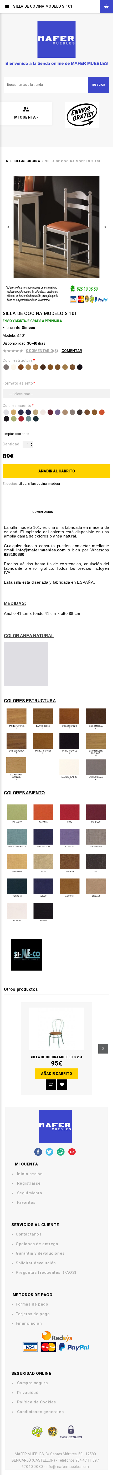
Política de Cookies (36, 1402)
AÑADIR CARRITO (56, 1074)
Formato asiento (18, 383)
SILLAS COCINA (26, 161)
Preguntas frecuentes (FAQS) (46, 1272)
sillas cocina (37, 484)
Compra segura (32, 1383)
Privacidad (28, 1393)
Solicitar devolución (36, 1263)
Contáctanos (29, 1234)
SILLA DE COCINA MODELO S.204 (56, 1057)
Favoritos (26, 1202)
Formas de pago (32, 1304)
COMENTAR (71, 351)
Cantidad (11, 444)
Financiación (29, 1323)
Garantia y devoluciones (40, 1253)
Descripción (16, 512)
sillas (22, 484)
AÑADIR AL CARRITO (56, 471)
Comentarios (42, 512)
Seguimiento (29, 1193)
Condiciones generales (40, 1412)
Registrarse (29, 1183)
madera (54, 484)
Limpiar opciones (16, 434)
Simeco (28, 328)
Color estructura (18, 360)
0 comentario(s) (42, 351)
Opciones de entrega (37, 1244)
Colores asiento (17, 405)
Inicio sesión (30, 1174)
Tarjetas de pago (33, 1314)
